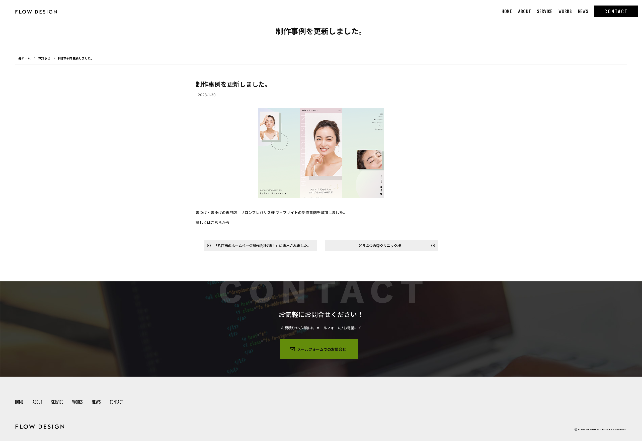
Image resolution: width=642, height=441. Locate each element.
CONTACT (616, 11)
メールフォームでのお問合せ (321, 349)
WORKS (565, 11)
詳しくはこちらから (212, 222)
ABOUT (524, 11)
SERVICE (544, 11)
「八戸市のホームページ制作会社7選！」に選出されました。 (262, 245)
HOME (507, 11)
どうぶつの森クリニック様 (380, 245)
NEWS (583, 11)
